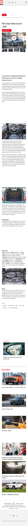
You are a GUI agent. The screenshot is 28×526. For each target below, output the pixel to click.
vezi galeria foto (6, 30)
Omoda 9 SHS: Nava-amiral (7, 409)
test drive (5, 307)
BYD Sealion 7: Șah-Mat (6, 430)
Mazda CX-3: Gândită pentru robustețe (10, 494)
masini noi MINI (11, 305)
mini (17, 305)
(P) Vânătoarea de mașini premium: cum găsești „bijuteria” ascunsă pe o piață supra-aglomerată (12, 458)
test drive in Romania (13, 307)
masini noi (5, 305)
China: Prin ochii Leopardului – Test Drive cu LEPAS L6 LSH (13, 387)
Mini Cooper (21, 305)
